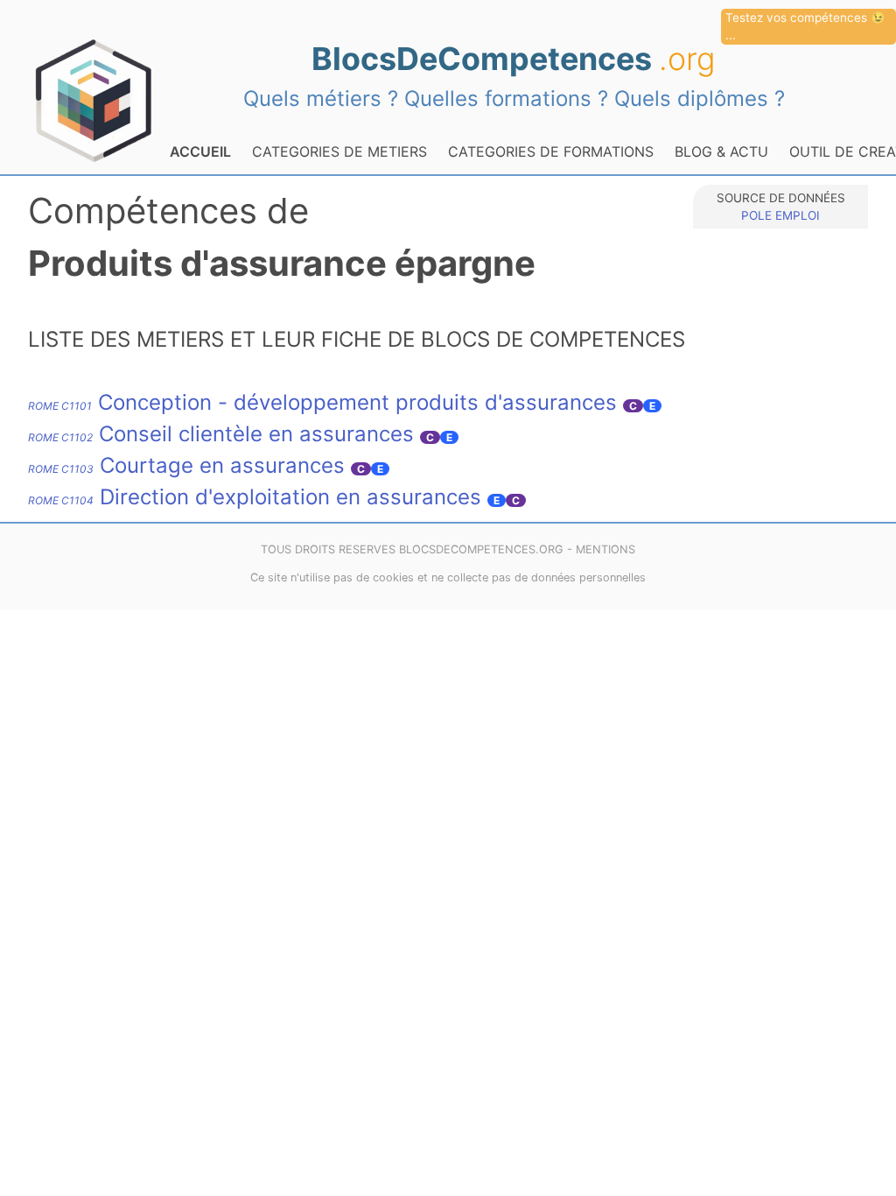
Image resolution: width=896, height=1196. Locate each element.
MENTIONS (605, 549)
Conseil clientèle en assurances (221, 434)
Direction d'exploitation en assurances (254, 497)
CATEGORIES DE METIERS (339, 151)
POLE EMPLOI (780, 215)
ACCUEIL (200, 151)
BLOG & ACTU (721, 151)
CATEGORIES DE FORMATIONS (551, 151)
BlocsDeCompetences (514, 58)
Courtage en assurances (186, 465)
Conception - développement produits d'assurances (322, 402)
